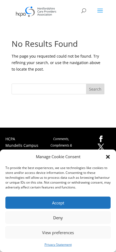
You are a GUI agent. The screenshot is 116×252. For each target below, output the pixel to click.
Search (95, 89)
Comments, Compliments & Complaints (61, 145)
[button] (108, 157)
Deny (58, 217)
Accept (58, 202)
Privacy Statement (58, 244)
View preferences (58, 232)
